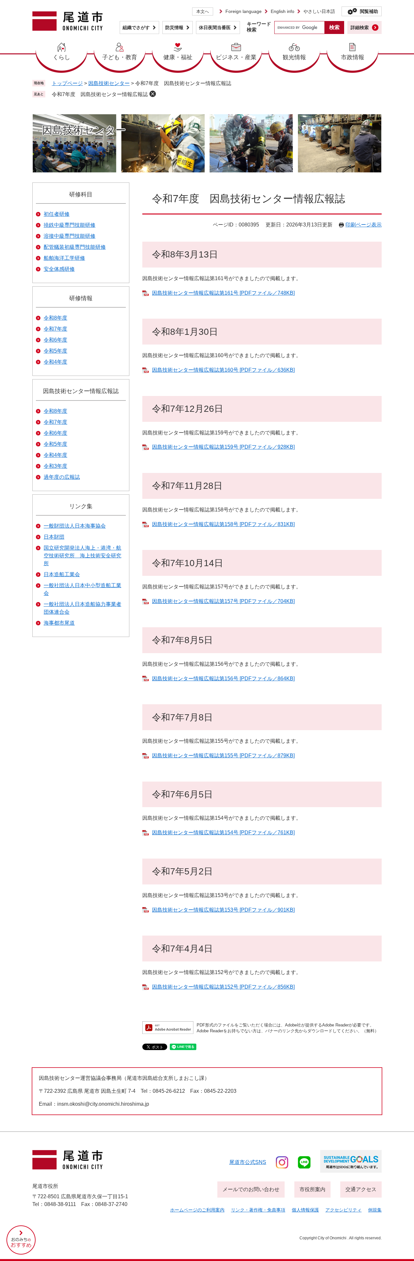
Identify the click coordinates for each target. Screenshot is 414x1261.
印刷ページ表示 (363, 224)
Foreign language (243, 11)
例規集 (375, 1209)
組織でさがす (136, 27)
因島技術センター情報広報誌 (81, 391)
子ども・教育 (119, 57)
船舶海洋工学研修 (64, 258)
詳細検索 (360, 27)
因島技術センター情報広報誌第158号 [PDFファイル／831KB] (223, 524)
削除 (152, 94)
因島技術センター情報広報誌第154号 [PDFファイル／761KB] (223, 832)
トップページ (67, 83)
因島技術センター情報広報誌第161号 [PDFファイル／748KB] (223, 293)
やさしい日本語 (319, 11)
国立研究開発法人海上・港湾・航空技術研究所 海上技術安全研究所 (82, 555)
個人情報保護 (305, 1209)
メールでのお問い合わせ (251, 1189)
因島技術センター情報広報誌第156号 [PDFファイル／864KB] (223, 678)
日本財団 (54, 537)
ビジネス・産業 (236, 57)
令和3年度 (55, 466)
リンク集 (81, 506)
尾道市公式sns (247, 1162)
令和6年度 (55, 340)
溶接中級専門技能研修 (69, 236)
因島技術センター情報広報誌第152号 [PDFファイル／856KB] (223, 987)
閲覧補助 (369, 11)
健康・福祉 (177, 57)
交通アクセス (360, 1189)
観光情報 (294, 57)
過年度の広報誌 (62, 477)
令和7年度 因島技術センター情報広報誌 (100, 94)
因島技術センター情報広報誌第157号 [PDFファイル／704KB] (223, 601)
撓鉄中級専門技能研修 (69, 225)
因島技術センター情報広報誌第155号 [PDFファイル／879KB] (223, 755)
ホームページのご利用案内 (197, 1209)
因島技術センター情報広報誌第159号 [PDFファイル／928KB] (223, 447)
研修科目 (81, 194)
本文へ (202, 11)
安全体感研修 (59, 269)
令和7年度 (55, 329)
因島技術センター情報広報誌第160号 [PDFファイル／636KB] (223, 370)
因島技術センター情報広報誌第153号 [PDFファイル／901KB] (223, 910)
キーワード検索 (259, 26)
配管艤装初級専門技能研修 (75, 247)
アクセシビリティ (343, 1209)
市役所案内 (312, 1189)
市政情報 (352, 57)
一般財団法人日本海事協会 (75, 526)
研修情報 (81, 298)
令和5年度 (55, 351)
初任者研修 (57, 214)
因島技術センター (109, 83)
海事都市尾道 (59, 623)
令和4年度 (55, 362)
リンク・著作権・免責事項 (258, 1209)
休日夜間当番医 (215, 27)
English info (282, 11)
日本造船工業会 (62, 574)
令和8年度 (55, 318)
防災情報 (174, 27)
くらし (61, 57)
